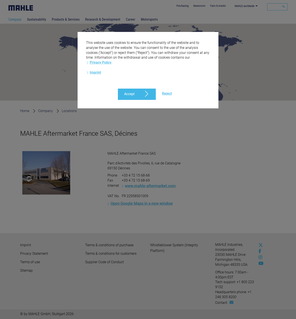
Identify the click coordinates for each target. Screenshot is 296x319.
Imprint (95, 72)
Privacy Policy (100, 62)
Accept (129, 94)
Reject (167, 93)
